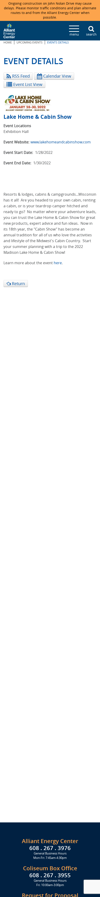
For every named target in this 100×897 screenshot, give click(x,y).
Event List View (27, 84)
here (58, 262)
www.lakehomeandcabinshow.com (60, 142)
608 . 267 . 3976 (50, 848)
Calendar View (56, 76)
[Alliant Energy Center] (9, 30)
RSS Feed (20, 76)
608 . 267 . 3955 (50, 875)
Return (18, 283)
